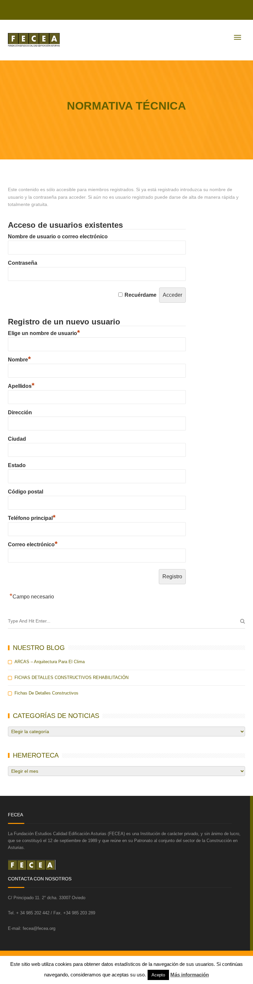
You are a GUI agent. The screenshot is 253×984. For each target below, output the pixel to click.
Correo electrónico (33, 544)
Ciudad (17, 439)
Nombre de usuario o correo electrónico (58, 236)
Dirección (20, 412)
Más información (189, 974)
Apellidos (21, 386)
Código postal (25, 491)
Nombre (19, 359)
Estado (17, 465)
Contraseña (22, 263)
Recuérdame (140, 295)
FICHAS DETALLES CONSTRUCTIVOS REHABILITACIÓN (71, 677)
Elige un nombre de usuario (44, 333)
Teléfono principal (32, 518)
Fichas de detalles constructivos (46, 693)
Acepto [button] (158, 974)
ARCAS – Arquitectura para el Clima (49, 661)
